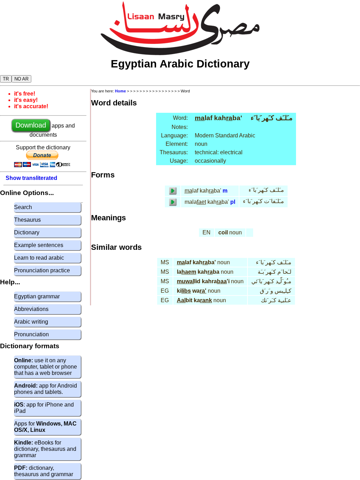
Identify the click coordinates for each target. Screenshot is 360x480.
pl (232, 202)
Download (30, 125)
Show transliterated (31, 178)
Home (120, 91)
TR (6, 79)
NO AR (21, 79)
